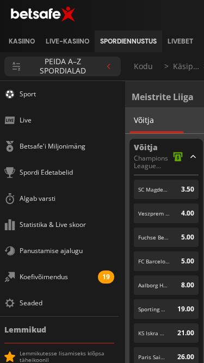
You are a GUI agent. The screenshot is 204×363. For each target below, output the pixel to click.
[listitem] (21, 41)
